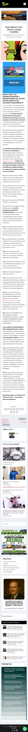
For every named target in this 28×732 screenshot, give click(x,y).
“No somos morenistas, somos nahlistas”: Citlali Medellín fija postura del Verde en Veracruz (15, 627)
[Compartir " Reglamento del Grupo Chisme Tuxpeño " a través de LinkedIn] (19, 409)
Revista (14, 35)
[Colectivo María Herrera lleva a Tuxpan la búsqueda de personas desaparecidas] (4, 650)
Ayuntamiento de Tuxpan (18, 637)
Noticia (14, 653)
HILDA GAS (14, 83)
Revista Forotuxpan (16, 37)
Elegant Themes (13, 726)
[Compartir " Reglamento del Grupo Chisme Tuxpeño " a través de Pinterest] (16, 409)
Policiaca (15, 659)
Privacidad (5, 563)
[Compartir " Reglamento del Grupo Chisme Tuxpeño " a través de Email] (14, 412)
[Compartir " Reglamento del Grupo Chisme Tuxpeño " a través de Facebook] (5, 409)
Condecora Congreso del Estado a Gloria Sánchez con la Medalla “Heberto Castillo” (15, 643)
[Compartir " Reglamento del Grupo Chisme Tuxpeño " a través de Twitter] (8, 409)
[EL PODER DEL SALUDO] (14, 454)
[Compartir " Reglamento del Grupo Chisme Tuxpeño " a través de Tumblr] (14, 409)
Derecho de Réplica (7, 572)
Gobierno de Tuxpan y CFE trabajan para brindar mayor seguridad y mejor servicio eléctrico (16, 635)
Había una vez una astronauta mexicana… (11, 482)
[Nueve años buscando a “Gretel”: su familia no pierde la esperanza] (4, 658)
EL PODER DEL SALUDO (9, 462)
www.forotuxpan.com (9, 161)
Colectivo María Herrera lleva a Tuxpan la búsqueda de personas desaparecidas (15, 650)
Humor (8, 37)
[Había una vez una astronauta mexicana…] (14, 473)
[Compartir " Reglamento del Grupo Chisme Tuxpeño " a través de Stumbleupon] (11, 412)
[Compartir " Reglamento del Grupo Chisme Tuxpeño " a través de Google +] (11, 409)
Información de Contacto (9, 561)
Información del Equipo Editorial (11, 567)
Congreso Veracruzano (18, 645)
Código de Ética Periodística (10, 565)
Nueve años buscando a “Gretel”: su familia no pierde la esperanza (16, 657)
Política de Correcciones (9, 570)
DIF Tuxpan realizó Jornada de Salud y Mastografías (13, 490)
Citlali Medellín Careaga (18, 630)
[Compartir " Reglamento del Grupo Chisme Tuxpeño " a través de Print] (16, 412)
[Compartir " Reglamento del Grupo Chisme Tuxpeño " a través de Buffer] (22, 409)
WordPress (14, 728)
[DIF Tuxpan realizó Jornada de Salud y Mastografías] (14, 487)
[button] (25, 729)
